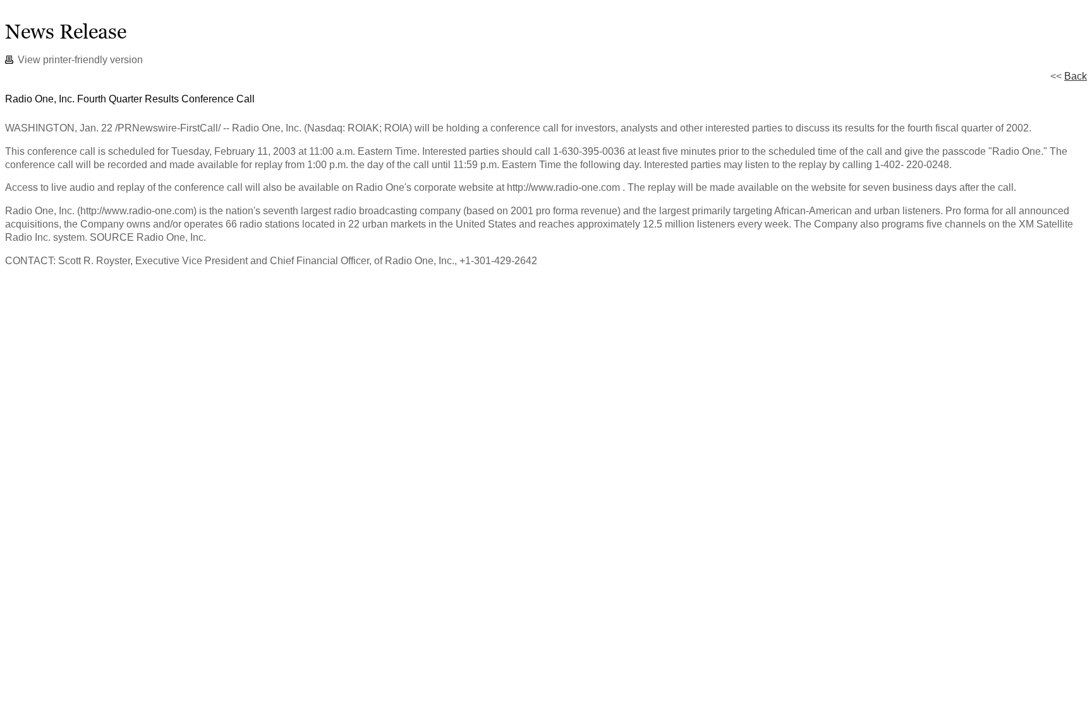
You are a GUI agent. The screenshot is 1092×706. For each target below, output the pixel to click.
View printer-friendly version (80, 59)
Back (1075, 76)
